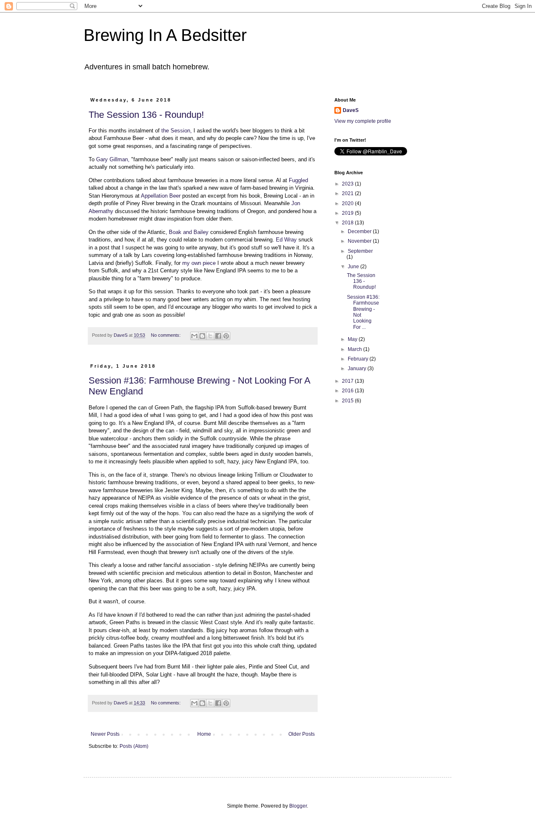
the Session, (176, 130)
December (360, 231)
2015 (348, 401)
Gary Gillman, (113, 159)
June (354, 266)
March (355, 349)
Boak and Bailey (189, 232)
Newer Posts (105, 734)
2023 (348, 184)
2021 (348, 193)
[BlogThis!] (202, 336)
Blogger (298, 806)
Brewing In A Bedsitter (165, 35)
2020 (348, 203)
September (360, 251)
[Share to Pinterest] (226, 336)
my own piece (199, 263)
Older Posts (301, 734)
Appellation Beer (161, 196)
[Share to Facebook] (218, 336)
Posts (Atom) (134, 746)
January (357, 368)
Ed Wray (286, 239)
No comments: (166, 335)
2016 (348, 391)
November (360, 241)
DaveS (351, 110)
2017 (348, 381)
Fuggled (298, 180)
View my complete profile (362, 121)
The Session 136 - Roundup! (146, 114)
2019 (348, 213)
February (358, 359)
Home (204, 734)
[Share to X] (210, 336)
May (353, 339)
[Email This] (194, 336)
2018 (348, 223)
